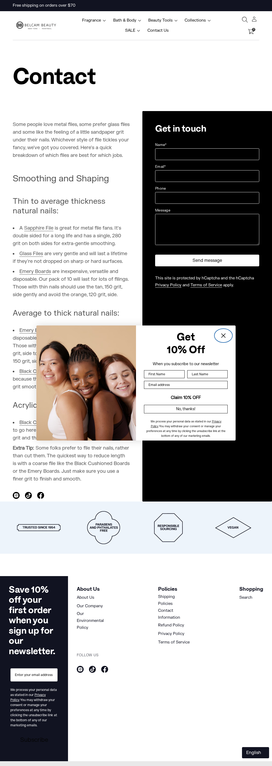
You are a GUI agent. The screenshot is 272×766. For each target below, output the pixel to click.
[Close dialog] (223, 336)
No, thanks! (186, 409)
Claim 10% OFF (186, 397)
